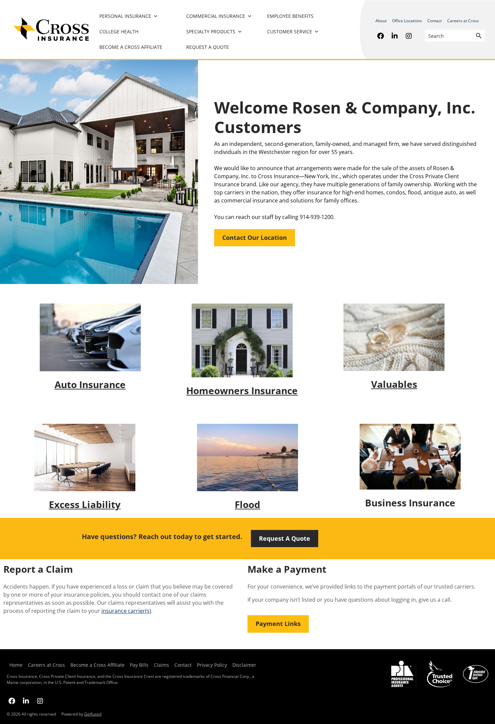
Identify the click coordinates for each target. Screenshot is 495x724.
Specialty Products (210, 31)
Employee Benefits (290, 16)
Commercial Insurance (215, 16)
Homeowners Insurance (242, 390)
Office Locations (407, 21)
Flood (247, 504)
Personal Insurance (125, 16)
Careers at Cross (463, 21)
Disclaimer (244, 665)
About (381, 21)
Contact (434, 21)
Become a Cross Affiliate (130, 47)
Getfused (92, 714)
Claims (161, 665)
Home (16, 665)
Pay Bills (139, 665)
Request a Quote (207, 47)
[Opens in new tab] (380, 36)
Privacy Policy (210, 665)
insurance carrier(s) (126, 611)
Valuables (394, 384)
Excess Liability (85, 504)
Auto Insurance (90, 384)
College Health (118, 31)
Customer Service (289, 31)
